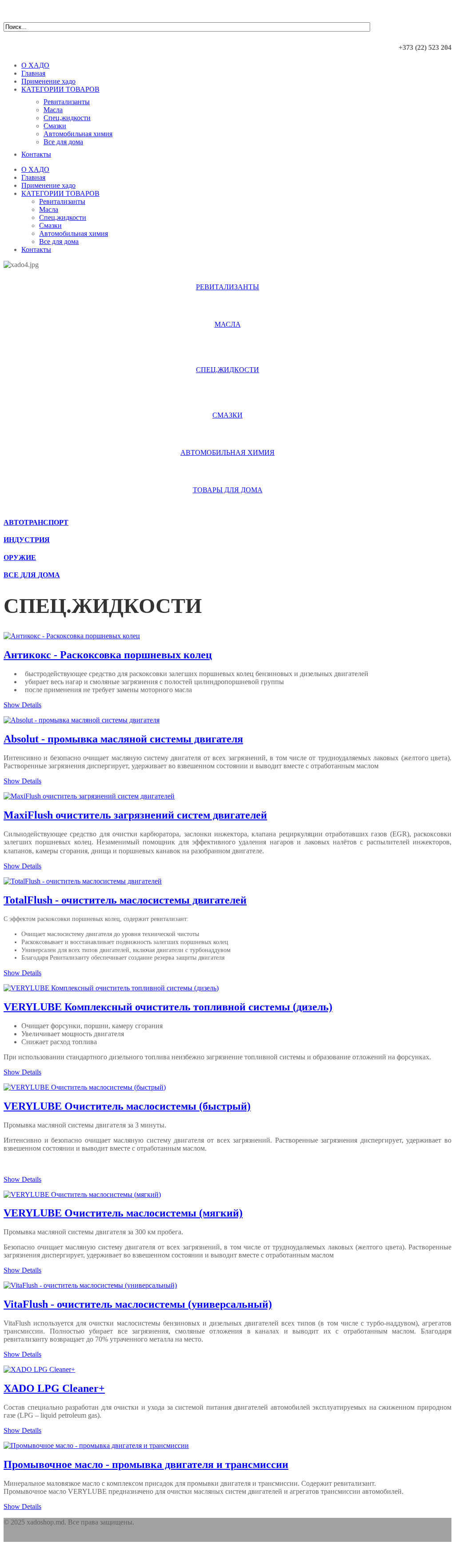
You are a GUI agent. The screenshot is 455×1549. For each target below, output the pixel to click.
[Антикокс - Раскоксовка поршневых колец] (72, 636)
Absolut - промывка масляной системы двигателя (123, 739)
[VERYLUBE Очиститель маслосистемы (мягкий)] (82, 1194)
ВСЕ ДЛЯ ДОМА (32, 575)
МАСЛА (228, 324)
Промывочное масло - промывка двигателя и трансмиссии (146, 1464)
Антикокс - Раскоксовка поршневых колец (108, 655)
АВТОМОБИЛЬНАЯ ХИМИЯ (227, 452)
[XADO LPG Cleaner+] (39, 1369)
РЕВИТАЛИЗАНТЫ (227, 287)
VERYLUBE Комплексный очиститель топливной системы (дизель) (168, 1007)
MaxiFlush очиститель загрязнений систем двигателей (135, 815)
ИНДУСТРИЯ (27, 539)
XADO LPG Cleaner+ (54, 1388)
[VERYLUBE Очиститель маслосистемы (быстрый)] (85, 1087)
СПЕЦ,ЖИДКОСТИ (227, 369)
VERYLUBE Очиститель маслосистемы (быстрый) (127, 1106)
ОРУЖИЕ (20, 557)
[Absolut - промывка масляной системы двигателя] (82, 720)
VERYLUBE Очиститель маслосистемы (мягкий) (123, 1213)
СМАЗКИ (227, 415)
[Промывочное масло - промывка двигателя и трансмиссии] (96, 1445)
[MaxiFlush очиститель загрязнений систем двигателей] (89, 796)
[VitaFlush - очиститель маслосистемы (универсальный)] (90, 1285)
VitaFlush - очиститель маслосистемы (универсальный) (138, 1304)
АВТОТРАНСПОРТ (36, 522)
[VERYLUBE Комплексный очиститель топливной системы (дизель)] (111, 988)
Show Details (22, 705)
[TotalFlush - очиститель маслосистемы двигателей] (83, 881)
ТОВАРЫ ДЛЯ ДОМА (228, 490)
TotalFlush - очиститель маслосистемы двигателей (125, 900)
